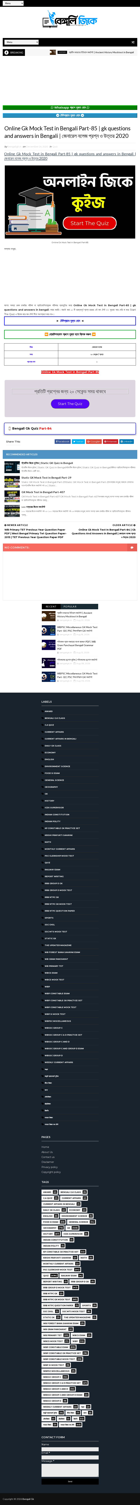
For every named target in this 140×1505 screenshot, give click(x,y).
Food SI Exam (52, 773)
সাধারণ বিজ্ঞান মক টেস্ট (51, 1124)
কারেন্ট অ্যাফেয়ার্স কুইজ (52, 1076)
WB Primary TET (54, 966)
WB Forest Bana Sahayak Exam (62, 952)
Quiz (55, 146)
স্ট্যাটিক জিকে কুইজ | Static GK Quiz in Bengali (47, 462)
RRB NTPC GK (52, 897)
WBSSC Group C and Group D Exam (64, 1048)
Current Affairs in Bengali (60, 739)
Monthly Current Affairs (60, 849)
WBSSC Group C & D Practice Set (63, 1035)
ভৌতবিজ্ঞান (48, 1097)
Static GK (50, 938)
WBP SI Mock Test (55, 1014)
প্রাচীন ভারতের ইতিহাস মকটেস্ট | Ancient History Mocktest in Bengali (83, 52)
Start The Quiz (70, 404)
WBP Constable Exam (57, 993)
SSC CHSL (50, 924)
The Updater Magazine (58, 945)
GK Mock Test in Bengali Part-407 (43, 492)
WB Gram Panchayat (56, 959)
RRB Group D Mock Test (58, 890)
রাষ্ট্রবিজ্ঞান (48, 1104)
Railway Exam (52, 869)
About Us (47, 1152)
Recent (51, 606)
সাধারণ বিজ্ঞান (49, 1117)
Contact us (47, 1157)
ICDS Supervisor (54, 807)
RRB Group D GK (53, 883)
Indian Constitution (57, 814)
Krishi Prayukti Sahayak (59, 835)
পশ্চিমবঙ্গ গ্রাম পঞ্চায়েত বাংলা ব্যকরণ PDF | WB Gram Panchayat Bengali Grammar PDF (76, 645)
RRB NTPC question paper (60, 911)
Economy (50, 752)
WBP (47, 986)
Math (48, 842)
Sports (49, 918)
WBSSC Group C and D (57, 1042)
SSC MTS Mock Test (56, 931)
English (49, 759)
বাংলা (46, 1090)
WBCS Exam (51, 973)
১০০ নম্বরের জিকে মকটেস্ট (33, 506)
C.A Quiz (49, 725)
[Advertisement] (70, 81)
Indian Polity (52, 821)
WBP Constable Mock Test (60, 1007)
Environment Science (57, 766)
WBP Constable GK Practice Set (63, 1000)
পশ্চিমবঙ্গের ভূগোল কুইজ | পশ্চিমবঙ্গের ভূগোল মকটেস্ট (77, 659)
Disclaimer (47, 1162)
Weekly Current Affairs (59, 1062)
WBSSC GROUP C (53, 1028)
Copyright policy (51, 1172)
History (44, 52)
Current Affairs (54, 732)
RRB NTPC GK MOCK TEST (58, 904)
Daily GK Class (53, 746)
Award (49, 711)
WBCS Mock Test (54, 980)
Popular (70, 606)
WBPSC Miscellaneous (58, 1021)
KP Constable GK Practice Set (62, 828)
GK (46, 794)
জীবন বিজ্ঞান (48, 1083)
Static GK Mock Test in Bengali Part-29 (46, 477)
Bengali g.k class (55, 718)
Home (45, 1147)
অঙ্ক (46, 1069)
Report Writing (54, 876)
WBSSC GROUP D (54, 1055)
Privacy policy (49, 1167)
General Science (54, 780)
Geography (51, 787)
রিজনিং (47, 1110)
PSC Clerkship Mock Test (59, 856)
